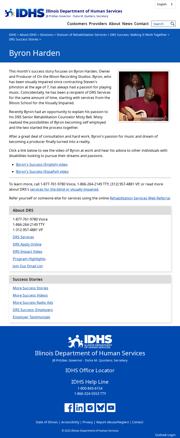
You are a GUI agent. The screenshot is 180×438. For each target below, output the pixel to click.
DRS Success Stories (23, 39)
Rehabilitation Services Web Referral (140, 198)
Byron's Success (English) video (42, 164)
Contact (141, 23)
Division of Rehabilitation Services (82, 35)
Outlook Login (165, 435)
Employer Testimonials (31, 317)
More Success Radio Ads (33, 302)
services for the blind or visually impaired (64, 189)
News (127, 23)
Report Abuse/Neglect (112, 422)
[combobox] (165, 4)
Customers (77, 23)
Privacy (88, 422)
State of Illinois (47, 422)
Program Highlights (29, 258)
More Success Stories (30, 288)
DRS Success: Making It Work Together (138, 35)
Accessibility (70, 422)
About (114, 23)
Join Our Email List (28, 266)
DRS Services (23, 237)
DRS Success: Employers (33, 309)
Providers (98, 23)
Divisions (46, 35)
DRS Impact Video (27, 251)
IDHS (12, 35)
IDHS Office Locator (90, 370)
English (162, 4)
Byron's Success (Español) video (42, 171)
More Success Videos (30, 295)
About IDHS (28, 35)
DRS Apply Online (27, 244)
